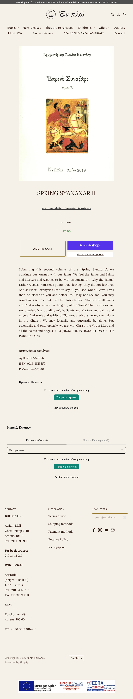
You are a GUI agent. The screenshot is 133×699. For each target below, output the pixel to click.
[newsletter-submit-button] (124, 518)
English (75, 658)
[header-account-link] (117, 14)
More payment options (90, 254)
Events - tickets (43, 33)
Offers (103, 28)
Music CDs (15, 33)
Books (12, 28)
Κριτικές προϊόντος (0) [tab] (37, 440)
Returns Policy (58, 539)
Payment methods (60, 531)
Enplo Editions (35, 657)
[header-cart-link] (123, 14)
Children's (85, 28)
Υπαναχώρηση (56, 547)
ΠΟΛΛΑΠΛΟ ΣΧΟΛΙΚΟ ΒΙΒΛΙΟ (83, 33)
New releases (32, 28)
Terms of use (57, 516)
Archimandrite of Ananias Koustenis (66, 208)
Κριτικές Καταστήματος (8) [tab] (96, 440)
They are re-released (59, 28)
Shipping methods (60, 524)
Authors (119, 28)
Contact (120, 33)
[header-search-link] (111, 14)
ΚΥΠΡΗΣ (66, 222)
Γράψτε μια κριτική (66, 397)
